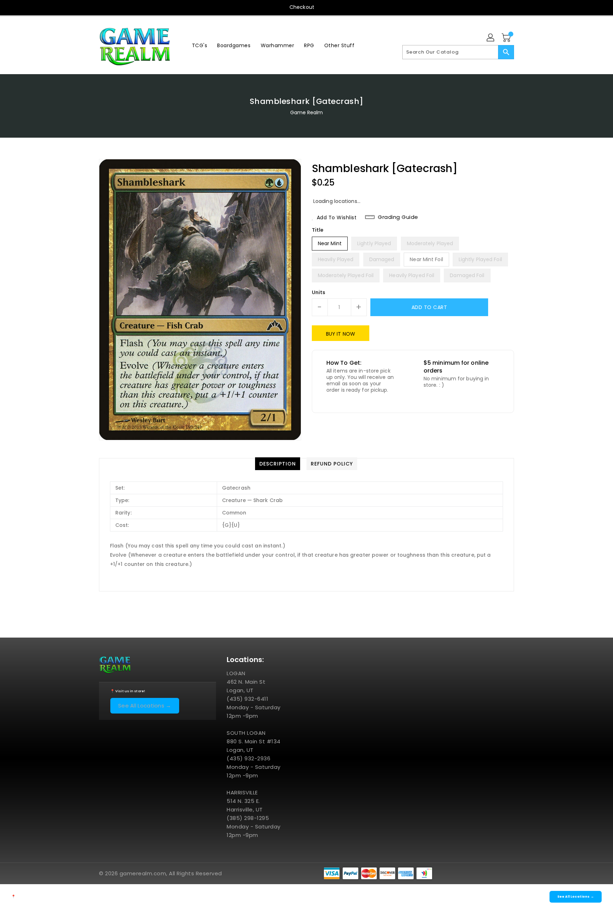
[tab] (277, 463)
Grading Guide (398, 217)
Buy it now (340, 333)
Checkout (301, 7)
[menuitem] (200, 45)
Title (318, 229)
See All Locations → (144, 705)
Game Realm (306, 112)
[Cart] (507, 38)
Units (319, 292)
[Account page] (491, 38)
